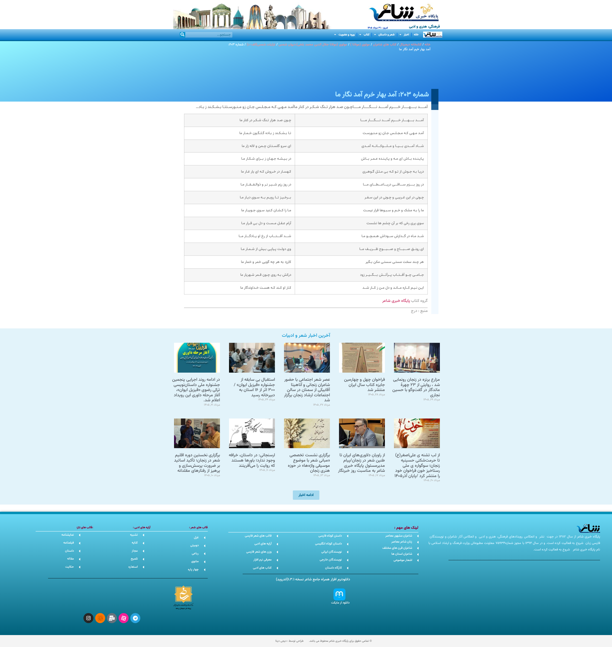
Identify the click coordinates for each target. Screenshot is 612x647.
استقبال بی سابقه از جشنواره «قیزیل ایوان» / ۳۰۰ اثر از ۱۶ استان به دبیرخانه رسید (254, 387)
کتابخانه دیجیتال (410, 44)
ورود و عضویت (347, 35)
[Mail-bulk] (112, 618)
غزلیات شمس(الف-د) (261, 44)
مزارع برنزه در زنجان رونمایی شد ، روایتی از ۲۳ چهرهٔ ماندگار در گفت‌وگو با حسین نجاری (416, 387)
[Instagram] (88, 618)
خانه (416, 35)
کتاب (366, 35)
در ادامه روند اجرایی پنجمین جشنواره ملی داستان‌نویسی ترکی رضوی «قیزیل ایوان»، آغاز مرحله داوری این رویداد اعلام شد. (196, 390)
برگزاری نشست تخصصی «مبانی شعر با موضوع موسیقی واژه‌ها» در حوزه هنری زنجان (309, 463)
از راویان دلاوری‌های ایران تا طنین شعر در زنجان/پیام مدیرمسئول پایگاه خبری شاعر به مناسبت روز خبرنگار (361, 463)
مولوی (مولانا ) (360, 44)
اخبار (406, 35)
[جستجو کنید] (182, 35)
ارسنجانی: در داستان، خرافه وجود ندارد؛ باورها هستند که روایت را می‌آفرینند (252, 460)
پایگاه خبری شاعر (396, 301)
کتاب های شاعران (384, 44)
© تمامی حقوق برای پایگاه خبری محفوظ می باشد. (340, 641)
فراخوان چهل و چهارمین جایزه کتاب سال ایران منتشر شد (364, 384)
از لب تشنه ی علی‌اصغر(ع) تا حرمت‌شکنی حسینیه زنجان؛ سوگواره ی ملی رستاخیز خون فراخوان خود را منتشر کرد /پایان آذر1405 (417, 465)
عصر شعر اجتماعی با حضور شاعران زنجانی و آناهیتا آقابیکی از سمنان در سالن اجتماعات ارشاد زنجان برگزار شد (307, 390)
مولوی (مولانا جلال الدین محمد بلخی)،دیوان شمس (313, 44)
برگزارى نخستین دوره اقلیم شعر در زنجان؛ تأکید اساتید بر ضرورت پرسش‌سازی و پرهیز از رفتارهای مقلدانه (197, 463)
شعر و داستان (386, 35)
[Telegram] (135, 618)
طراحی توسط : (289, 641)
